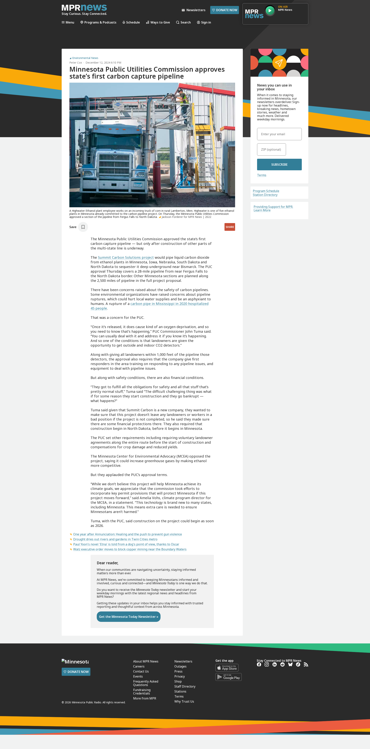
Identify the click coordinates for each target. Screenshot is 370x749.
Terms (261, 175)
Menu (70, 22)
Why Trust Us (184, 701)
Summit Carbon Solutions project (126, 257)
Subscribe (279, 164)
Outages (180, 666)
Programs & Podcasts (100, 22)
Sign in (206, 22)
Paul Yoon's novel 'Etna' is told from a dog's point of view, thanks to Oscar (126, 544)
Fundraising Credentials (142, 691)
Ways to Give (160, 22)
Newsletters (183, 661)
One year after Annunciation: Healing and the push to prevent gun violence (127, 534)
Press (178, 671)
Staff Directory (184, 686)
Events (138, 676)
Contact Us (141, 671)
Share (230, 227)
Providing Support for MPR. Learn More (273, 208)
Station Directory (265, 194)
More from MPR (144, 698)
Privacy (179, 676)
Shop (178, 681)
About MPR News (145, 661)
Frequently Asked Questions (145, 683)
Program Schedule (266, 191)
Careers (139, 666)
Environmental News (85, 58)
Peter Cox (75, 62)
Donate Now (224, 10)
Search (186, 22)
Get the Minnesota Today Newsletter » (128, 617)
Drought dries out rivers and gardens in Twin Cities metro (115, 539)
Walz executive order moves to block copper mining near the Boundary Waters (130, 549)
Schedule (133, 22)
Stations (180, 691)
